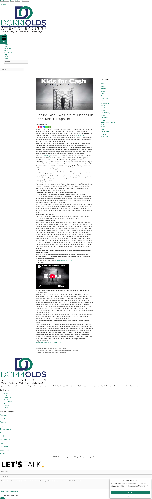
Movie (59, 348)
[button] (149, 480)
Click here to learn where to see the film (48, 343)
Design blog (104, 98)
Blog (5, 54)
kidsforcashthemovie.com (64, 261)
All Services (7, 48)
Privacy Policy (135, 496)
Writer (12, 1)
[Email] (49, 127)
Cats (102, 93)
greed (45, 348)
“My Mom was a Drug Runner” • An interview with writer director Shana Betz (57, 350)
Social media (105, 127)
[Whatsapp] (46, 127)
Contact (6, 57)
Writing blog (104, 136)
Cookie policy (14, 491)
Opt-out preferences (126, 496)
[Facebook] (43, 127)
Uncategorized (105, 132)
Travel (103, 129)
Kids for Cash (80, 135)
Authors (103, 88)
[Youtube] (37, 127)
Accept (130, 492)
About (6, 46)
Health (103, 108)
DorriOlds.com (4, 1)
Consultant (25, 1)
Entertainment (41, 347)
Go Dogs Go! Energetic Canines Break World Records (51, 352)
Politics (103, 120)
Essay (103, 105)
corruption (40, 348)
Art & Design (8, 53)
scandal (64, 348)
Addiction (104, 84)
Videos (6, 59)
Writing (6, 50)
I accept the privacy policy (11, 495)
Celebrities (104, 96)
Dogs (102, 101)
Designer (17, 1)
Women (103, 134)
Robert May (46, 156)
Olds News (104, 117)
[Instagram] (40, 127)
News (103, 115)
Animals (103, 86)
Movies (47, 347)
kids (48, 348)
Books (103, 91)
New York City (105, 113)
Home (6, 44)
